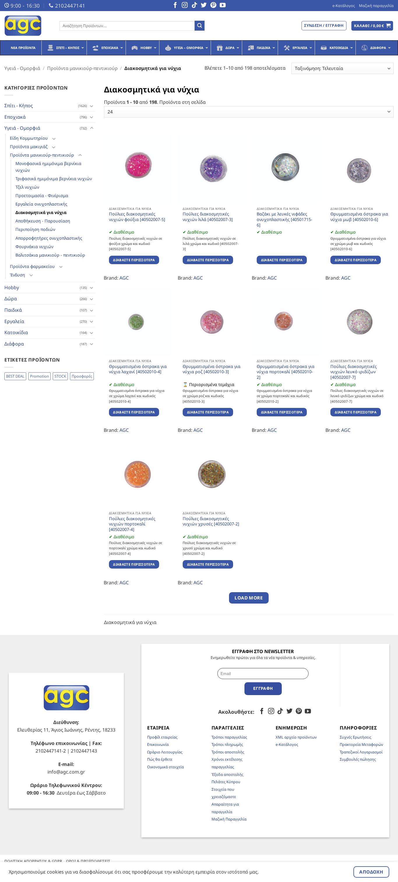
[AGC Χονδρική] (27, 25)
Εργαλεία (14, 321)
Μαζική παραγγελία (376, 5)
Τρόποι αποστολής (228, 752)
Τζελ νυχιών (27, 187)
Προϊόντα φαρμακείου (32, 266)
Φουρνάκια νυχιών (34, 246)
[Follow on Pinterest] (213, 5)
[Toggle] (91, 105)
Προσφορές (82, 376)
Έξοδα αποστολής (227, 774)
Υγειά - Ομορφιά (22, 68)
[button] (372, 26)
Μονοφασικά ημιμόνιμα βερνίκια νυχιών (48, 167)
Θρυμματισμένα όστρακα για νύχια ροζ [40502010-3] (211, 369)
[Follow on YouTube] (223, 5)
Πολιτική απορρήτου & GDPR (33, 861)
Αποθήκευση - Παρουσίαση (42, 221)
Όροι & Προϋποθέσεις (88, 861)
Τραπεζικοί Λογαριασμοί (361, 752)
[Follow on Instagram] (185, 5)
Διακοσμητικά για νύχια (40, 212)
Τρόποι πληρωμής (227, 744)
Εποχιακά (15, 117)
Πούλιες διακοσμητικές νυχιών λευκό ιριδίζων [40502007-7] (353, 372)
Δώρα (10, 298)
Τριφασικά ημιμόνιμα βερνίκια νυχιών (53, 178)
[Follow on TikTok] (194, 5)
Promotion (39, 376)
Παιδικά (13, 310)
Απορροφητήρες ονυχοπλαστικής (48, 238)
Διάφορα (14, 344)
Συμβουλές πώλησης (358, 759)
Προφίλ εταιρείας (162, 737)
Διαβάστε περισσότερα (134, 260)
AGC (124, 278)
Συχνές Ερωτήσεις (355, 737)
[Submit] (200, 26)
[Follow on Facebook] (175, 5)
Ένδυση (17, 275)
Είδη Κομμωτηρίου (29, 138)
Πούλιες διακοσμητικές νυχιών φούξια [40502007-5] (137, 216)
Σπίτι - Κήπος (18, 105)
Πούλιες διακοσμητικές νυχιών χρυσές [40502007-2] (211, 521)
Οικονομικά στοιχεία (165, 766)
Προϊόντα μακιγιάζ (28, 146)
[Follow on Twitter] (204, 5)
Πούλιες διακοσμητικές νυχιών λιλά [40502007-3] (208, 216)
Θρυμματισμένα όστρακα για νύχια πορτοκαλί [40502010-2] (285, 372)
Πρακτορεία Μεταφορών (361, 744)
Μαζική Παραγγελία (229, 819)
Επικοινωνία (158, 744)
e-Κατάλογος (343, 5)
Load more (249, 598)
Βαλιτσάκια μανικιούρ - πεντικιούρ (50, 255)
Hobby (11, 287)
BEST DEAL (15, 376)
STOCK (60, 376)
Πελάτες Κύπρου (226, 781)
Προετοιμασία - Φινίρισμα (41, 195)
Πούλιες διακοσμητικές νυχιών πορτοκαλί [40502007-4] (132, 524)
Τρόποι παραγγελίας (229, 737)
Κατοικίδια (16, 332)
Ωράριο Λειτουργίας (164, 752)
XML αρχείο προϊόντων (296, 737)
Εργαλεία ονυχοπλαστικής (41, 204)
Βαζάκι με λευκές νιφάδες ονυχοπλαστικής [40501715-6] (284, 219)
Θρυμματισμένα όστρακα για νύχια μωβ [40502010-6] (359, 216)
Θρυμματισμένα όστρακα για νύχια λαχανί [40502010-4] (138, 369)
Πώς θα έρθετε (159, 759)
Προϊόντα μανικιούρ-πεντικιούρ (82, 68)
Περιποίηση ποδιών (35, 229)
